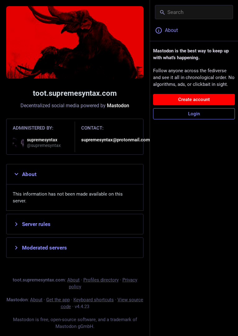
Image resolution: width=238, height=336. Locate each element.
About (29, 174)
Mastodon (118, 105)
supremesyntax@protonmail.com (115, 140)
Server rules (36, 224)
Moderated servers (44, 248)
